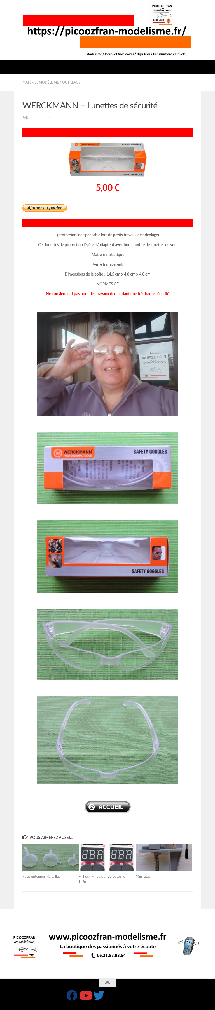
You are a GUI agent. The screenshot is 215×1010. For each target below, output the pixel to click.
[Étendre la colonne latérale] (7, 82)
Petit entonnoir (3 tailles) (41, 876)
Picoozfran (38, 117)
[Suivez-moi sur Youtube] (85, 995)
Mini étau (143, 876)
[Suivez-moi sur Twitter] (98, 995)
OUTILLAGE (71, 82)
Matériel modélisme (40, 82)
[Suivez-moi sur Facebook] (72, 995)
